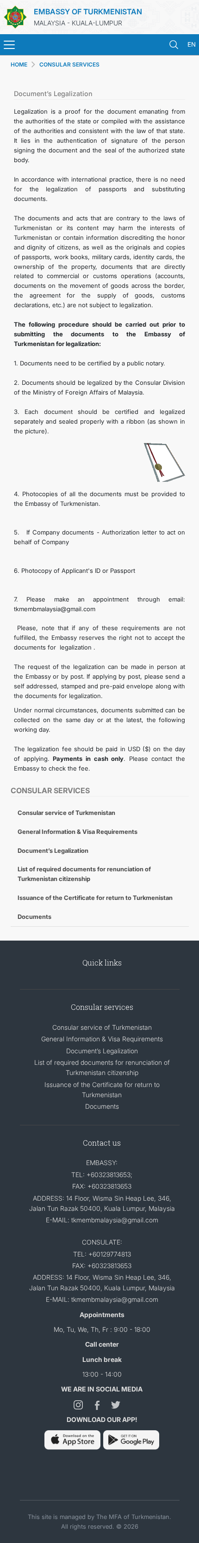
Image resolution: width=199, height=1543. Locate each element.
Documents (34, 916)
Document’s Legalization (53, 850)
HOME (19, 64)
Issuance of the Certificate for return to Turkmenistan (95, 897)
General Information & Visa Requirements (77, 831)
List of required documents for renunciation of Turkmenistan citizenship (84, 873)
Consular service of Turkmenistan (66, 812)
